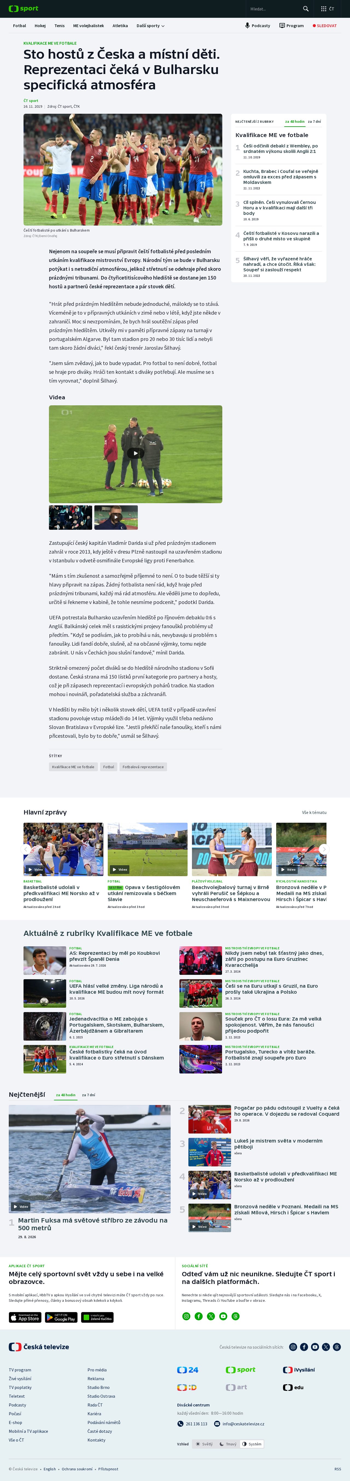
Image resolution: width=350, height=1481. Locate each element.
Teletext (17, 1396)
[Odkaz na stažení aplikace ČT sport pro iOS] (25, 1317)
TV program (20, 1369)
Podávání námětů (104, 1422)
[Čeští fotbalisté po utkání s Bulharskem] (123, 170)
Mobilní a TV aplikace (28, 1431)
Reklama (96, 1378)
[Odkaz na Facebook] (198, 1316)
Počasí (15, 1413)
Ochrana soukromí (77, 1468)
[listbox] (228, 1444)
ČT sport (31, 100)
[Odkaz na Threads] (235, 1316)
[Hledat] (306, 9)
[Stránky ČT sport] (240, 1371)
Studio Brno (99, 1387)
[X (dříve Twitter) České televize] (326, 1347)
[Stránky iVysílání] (299, 1371)
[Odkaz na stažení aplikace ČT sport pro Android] (61, 1317)
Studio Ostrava (101, 1396)
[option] (204, 1444)
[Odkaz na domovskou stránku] (32, 8)
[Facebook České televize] (304, 1347)
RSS (338, 1468)
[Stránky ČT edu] (293, 1389)
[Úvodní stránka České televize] (39, 1347)
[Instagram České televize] (293, 1347)
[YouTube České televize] (315, 1347)
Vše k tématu (314, 812)
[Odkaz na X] (210, 1316)
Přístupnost (108, 1468)
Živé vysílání (20, 1378)
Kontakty (96, 1440)
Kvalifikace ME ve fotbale (50, 43)
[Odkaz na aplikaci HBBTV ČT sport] (97, 1317)
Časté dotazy (100, 1431)
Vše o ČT (16, 1440)
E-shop (15, 1422)
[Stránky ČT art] (236, 1389)
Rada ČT (95, 1405)
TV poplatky (20, 1387)
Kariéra (94, 1413)
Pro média (97, 1369)
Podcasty (17, 1405)
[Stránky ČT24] (187, 1371)
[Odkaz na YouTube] (223, 1316)
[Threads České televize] (336, 1347)
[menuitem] (19, 25)
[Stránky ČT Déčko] (187, 1389)
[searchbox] (274, 9)
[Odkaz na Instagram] (186, 1316)
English (50, 1468)
